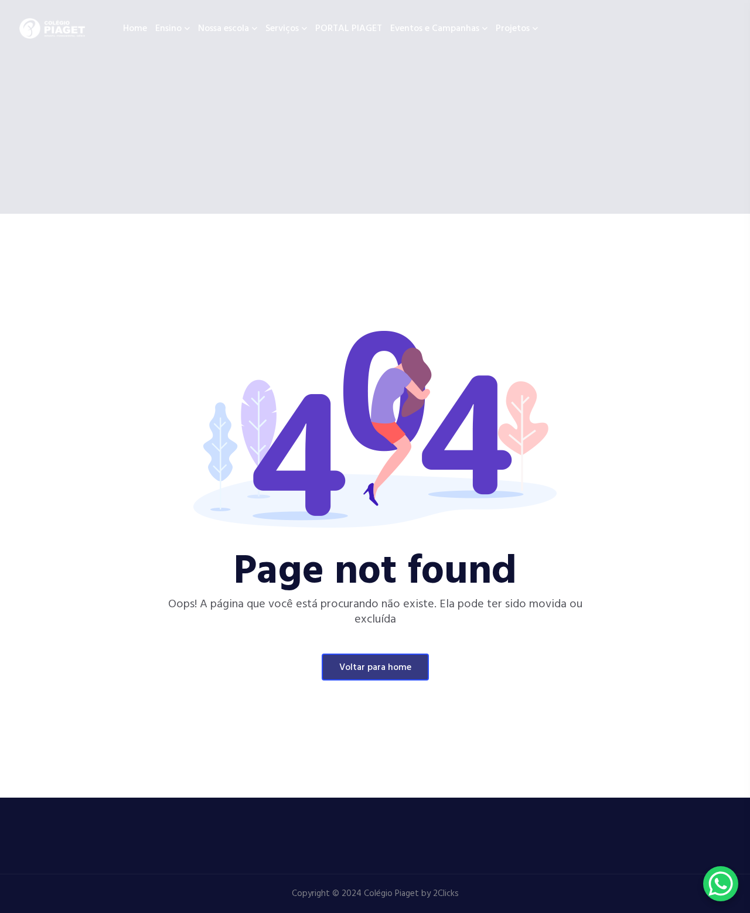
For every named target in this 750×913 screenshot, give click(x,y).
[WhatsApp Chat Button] (720, 883)
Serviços (282, 28)
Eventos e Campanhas (434, 28)
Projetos (513, 28)
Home (135, 28)
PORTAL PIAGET (348, 28)
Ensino (168, 28)
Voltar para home (375, 667)
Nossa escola (223, 28)
